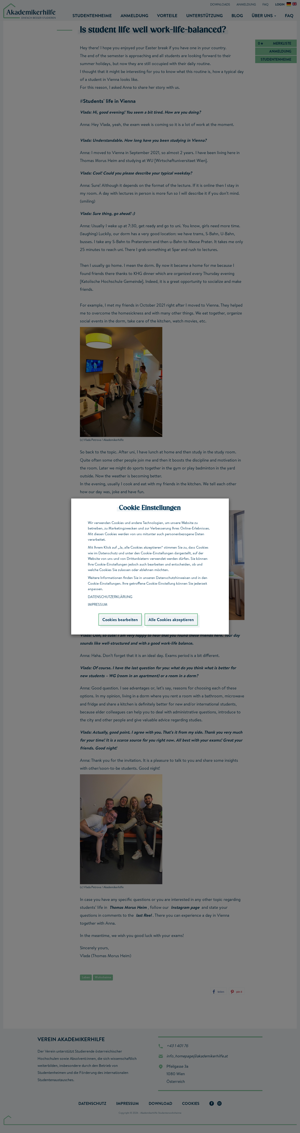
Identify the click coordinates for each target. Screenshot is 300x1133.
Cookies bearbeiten (120, 619)
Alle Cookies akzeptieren (171, 619)
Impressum (97, 604)
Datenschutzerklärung (110, 596)
